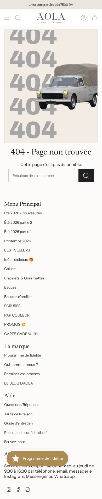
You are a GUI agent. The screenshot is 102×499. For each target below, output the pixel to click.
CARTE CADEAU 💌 (21, 333)
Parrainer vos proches (22, 373)
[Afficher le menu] (7, 18)
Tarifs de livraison (18, 414)
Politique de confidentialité (26, 432)
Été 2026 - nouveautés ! (24, 213)
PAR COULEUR (17, 315)
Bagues (10, 287)
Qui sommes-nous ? (21, 364)
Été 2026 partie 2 (18, 222)
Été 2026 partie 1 (17, 231)
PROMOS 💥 (15, 324)
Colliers (10, 268)
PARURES (12, 305)
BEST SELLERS (17, 250)
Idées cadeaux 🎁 (18, 259)
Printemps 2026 (17, 241)
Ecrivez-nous (15, 441)
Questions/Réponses (21, 404)
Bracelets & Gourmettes (24, 278)
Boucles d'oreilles (18, 296)
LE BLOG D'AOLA (18, 383)
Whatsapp (64, 476)
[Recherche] (18, 18)
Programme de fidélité (22, 355)
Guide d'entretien (18, 423)
